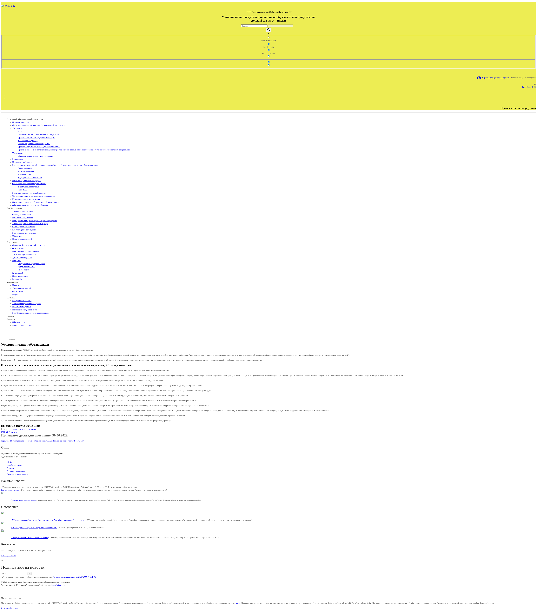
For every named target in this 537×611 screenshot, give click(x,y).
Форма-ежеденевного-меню (24, 429)
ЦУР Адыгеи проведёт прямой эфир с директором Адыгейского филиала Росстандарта (47, 520)
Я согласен (5, 608)
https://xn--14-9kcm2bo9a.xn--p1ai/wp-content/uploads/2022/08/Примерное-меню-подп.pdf (38, 441)
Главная (4, 339)
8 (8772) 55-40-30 (8, 556)
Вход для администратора (17, 474)
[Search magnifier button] (268, 30)
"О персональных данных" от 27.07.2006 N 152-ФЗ (74, 577)
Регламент (11, 468)
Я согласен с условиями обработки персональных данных (50, 577)
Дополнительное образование (23, 500)
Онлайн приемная (14, 465)
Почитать (14, 608)
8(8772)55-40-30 (529, 87)
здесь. (238, 603)
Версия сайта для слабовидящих (495, 78)
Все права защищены (16, 471)
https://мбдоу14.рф (58, 585)
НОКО (9, 462)
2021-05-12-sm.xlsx (9, 432)
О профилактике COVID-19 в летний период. (30, 538)
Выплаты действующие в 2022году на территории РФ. (34, 528)
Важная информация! (10, 490)
